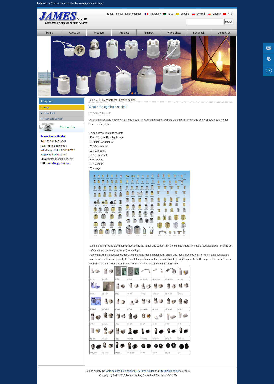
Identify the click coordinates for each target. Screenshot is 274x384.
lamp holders (113, 371)
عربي (171, 13)
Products (99, 32)
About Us (74, 32)
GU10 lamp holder (169, 371)
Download (49, 113)
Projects (124, 32)
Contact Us (224, 32)
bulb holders (128, 371)
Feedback (199, 32)
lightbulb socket (100, 119)
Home (49, 32)
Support (149, 32)
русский (201, 13)
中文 (230, 13)
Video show (174, 32)
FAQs (47, 107)
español (185, 13)
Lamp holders (97, 245)
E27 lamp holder (145, 371)
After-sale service (53, 118)
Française (155, 13)
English (217, 13)
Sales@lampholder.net (128, 13)
